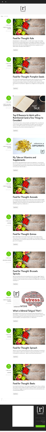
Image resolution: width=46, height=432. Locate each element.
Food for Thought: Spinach (25, 347)
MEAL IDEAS (5, 260)
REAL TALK (9, 105)
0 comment (9, 31)
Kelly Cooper (9, 25)
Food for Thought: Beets (24, 383)
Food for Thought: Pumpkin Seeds (28, 76)
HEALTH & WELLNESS (7, 27)
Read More (15, 50)
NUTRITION (9, 28)
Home (2, 16)
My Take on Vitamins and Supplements (24, 158)
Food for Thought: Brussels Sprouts (25, 272)
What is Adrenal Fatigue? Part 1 (27, 310)
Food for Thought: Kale (23, 38)
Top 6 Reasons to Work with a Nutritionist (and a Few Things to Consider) (28, 118)
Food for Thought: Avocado (25, 196)
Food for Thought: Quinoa (24, 234)
